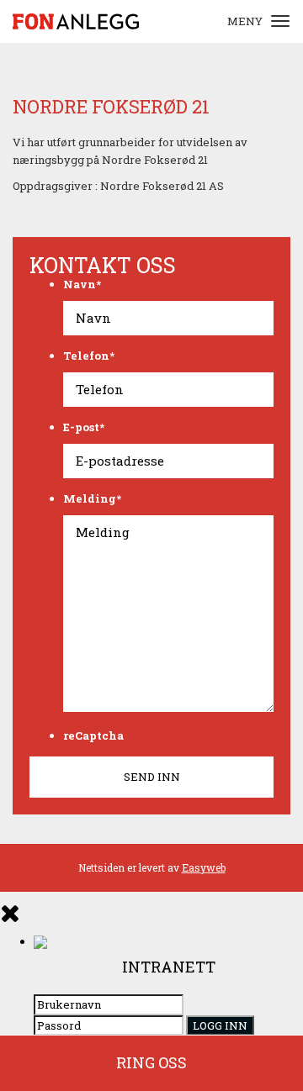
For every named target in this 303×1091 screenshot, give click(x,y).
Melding (92, 498)
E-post (83, 427)
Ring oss (151, 1062)
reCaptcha (93, 735)
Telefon (88, 355)
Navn (82, 284)
